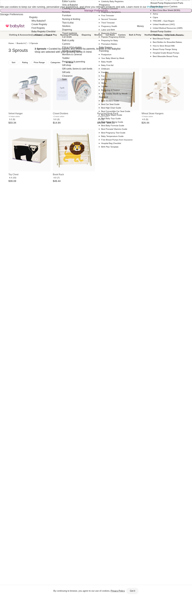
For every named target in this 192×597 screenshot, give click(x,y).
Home (11, 43)
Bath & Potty (135, 35)
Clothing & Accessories (20, 35)
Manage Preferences (96, 10)
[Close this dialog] (0, 2)
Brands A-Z (22, 43)
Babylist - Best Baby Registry (15, 26)
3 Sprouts (33, 43)
